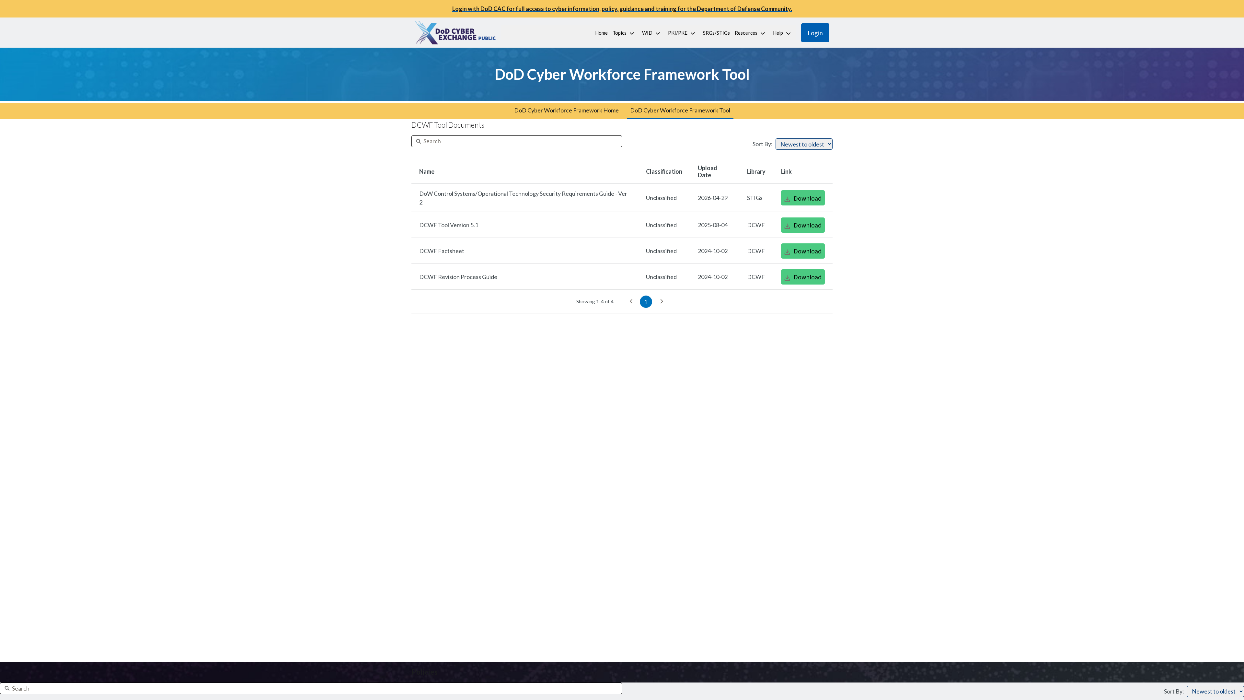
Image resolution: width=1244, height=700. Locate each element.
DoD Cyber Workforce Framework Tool (680, 110)
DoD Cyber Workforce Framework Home (566, 110)
